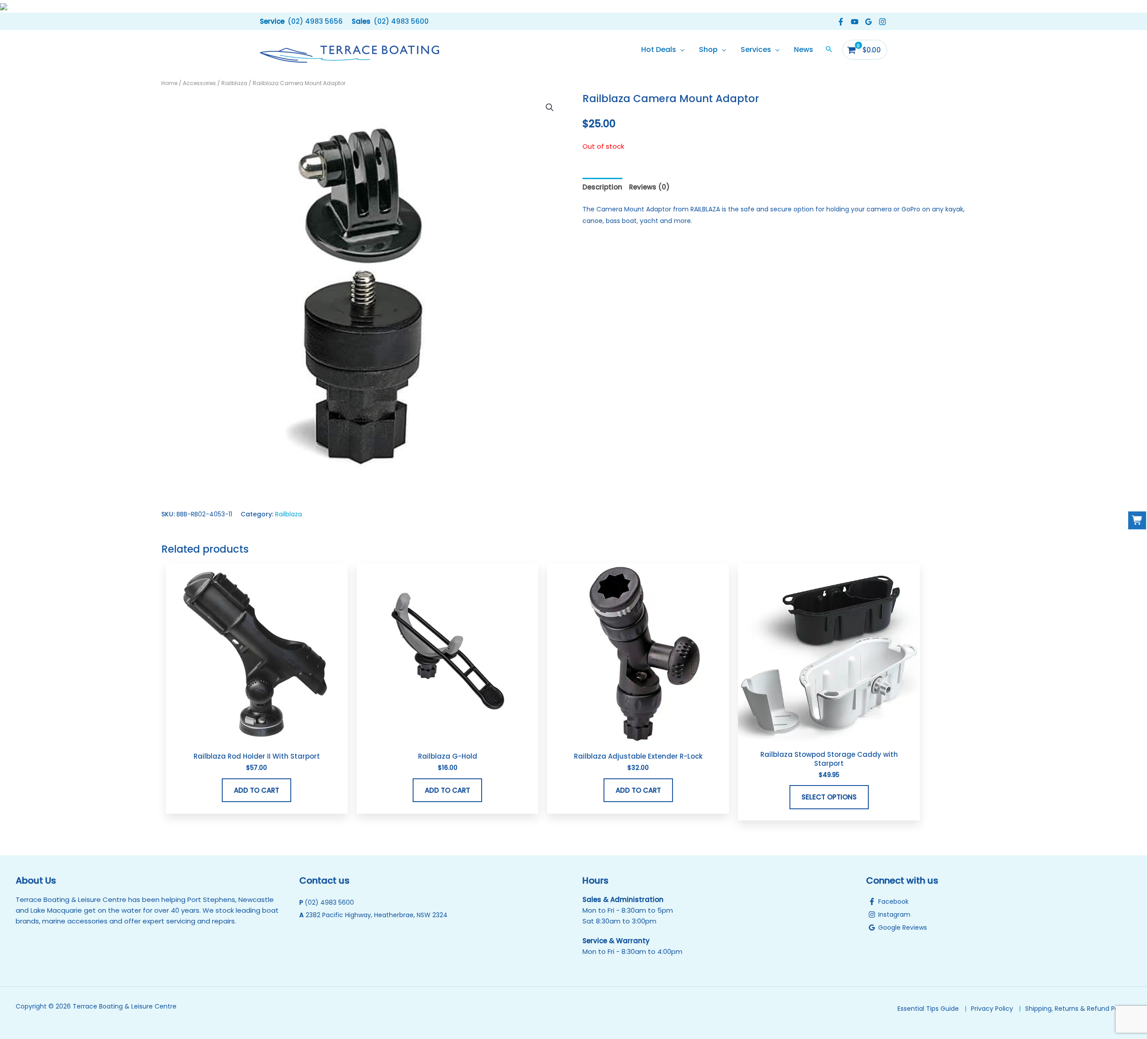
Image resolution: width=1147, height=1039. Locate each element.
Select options (829, 797)
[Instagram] (882, 21)
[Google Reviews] (868, 21)
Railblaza (234, 83)
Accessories (199, 83)
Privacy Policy (992, 1008)
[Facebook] (840, 21)
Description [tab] (602, 187)
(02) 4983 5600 (329, 902)
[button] (301, 21)
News (803, 49)
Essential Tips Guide (928, 1008)
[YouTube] (854, 21)
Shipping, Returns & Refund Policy (1077, 1008)
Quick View (256, 737)
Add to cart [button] (256, 790)
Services (756, 49)
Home (169, 83)
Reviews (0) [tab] (649, 187)
